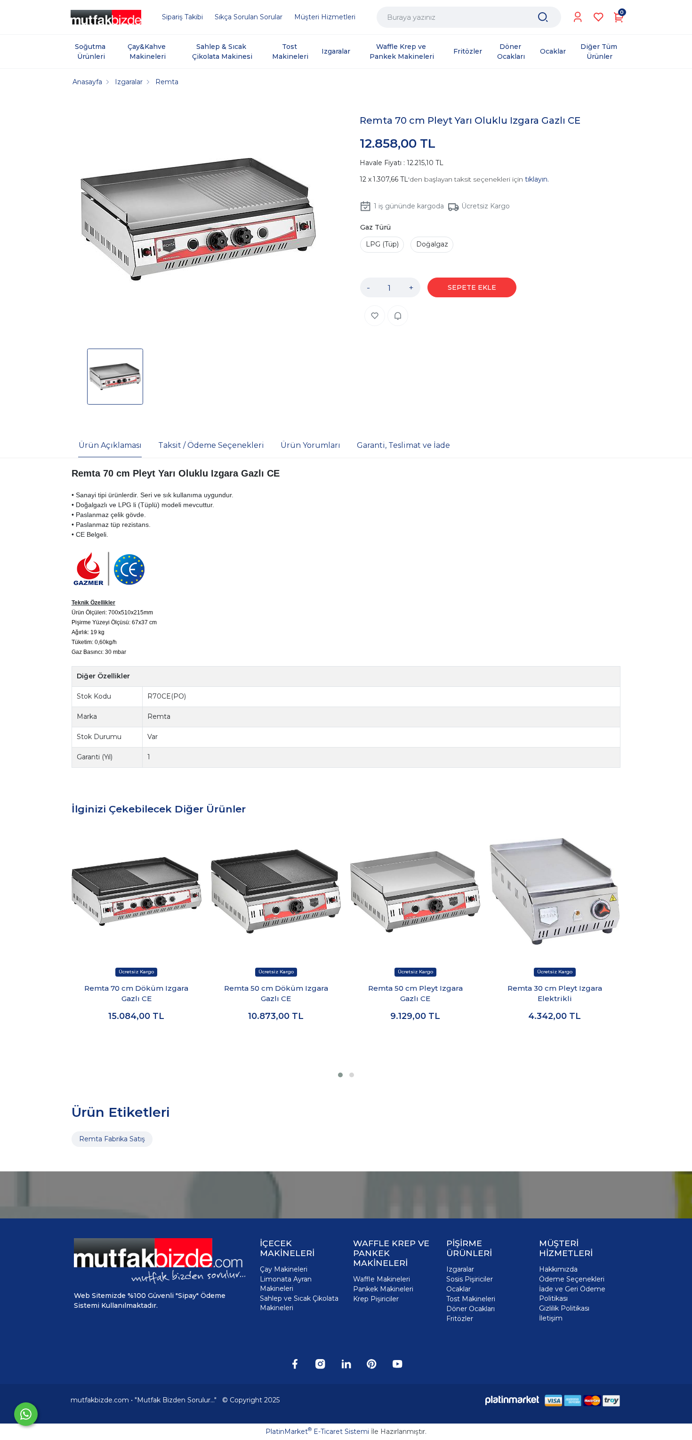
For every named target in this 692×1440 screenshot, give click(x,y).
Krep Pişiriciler (376, 1299)
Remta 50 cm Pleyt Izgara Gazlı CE (415, 993)
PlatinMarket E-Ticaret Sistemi (317, 1431)
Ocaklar (458, 1289)
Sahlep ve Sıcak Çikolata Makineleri (299, 1303)
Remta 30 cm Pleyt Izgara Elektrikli (554, 993)
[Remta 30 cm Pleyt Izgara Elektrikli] (555, 891)
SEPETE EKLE (472, 287)
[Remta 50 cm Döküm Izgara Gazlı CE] (276, 891)
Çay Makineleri (283, 1269)
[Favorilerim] (598, 17)
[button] (340, 1075)
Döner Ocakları (470, 1309)
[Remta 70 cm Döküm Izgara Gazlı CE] (136, 891)
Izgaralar (460, 1269)
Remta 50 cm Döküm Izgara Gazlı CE (276, 993)
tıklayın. (537, 179)
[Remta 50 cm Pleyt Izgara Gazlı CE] (415, 891)
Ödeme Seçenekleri (571, 1279)
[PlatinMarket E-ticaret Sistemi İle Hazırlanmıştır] (512, 1400)
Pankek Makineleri (383, 1289)
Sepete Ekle (136, 1044)
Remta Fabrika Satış (112, 1139)
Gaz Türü (375, 227)
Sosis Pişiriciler (469, 1279)
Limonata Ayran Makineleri (286, 1284)
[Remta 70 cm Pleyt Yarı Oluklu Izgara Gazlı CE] (198, 221)
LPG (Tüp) (382, 244)
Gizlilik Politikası (564, 1308)
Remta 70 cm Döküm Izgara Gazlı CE (136, 993)
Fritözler (459, 1318)
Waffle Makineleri (381, 1279)
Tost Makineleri (470, 1299)
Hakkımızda (558, 1269)
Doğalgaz (432, 244)
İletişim (551, 1318)
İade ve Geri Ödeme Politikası (572, 1294)
